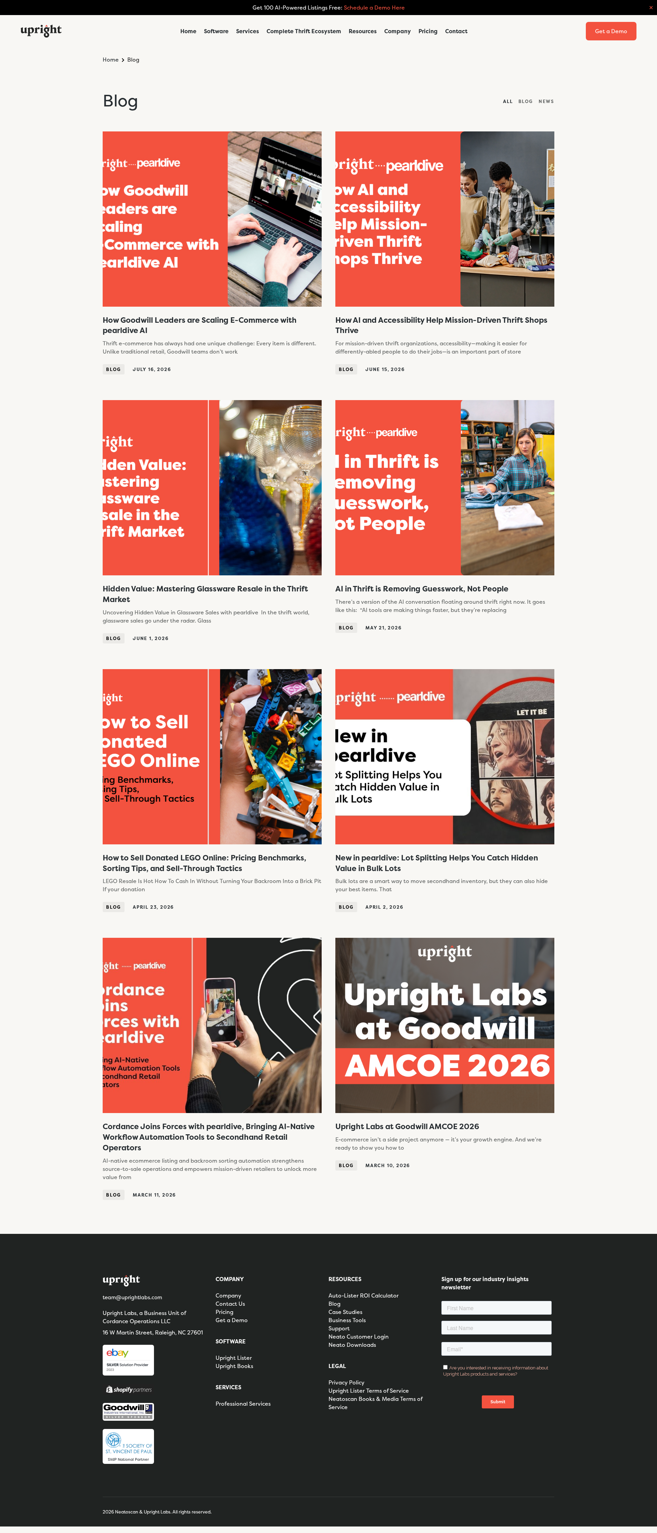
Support (339, 1328)
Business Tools (347, 1320)
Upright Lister (234, 1358)
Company (397, 31)
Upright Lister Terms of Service (368, 1390)
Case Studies (345, 1312)
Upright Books (234, 1366)
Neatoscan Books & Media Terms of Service (375, 1403)
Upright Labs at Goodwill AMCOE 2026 (407, 1126)
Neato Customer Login (358, 1336)
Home (188, 31)
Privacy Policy (346, 1382)
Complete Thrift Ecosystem (304, 31)
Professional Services (243, 1403)
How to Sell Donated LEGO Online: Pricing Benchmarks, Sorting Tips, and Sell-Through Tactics (204, 863)
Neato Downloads (352, 1345)
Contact (456, 31)
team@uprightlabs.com (132, 1297)
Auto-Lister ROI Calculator (363, 1295)
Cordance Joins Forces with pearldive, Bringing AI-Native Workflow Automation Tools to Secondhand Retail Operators (209, 1137)
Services (247, 31)
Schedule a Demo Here (374, 7)
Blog (113, 369)
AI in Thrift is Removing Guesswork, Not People (421, 589)
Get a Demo (232, 1320)
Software (216, 31)
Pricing (428, 31)
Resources (363, 31)
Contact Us (230, 1303)
